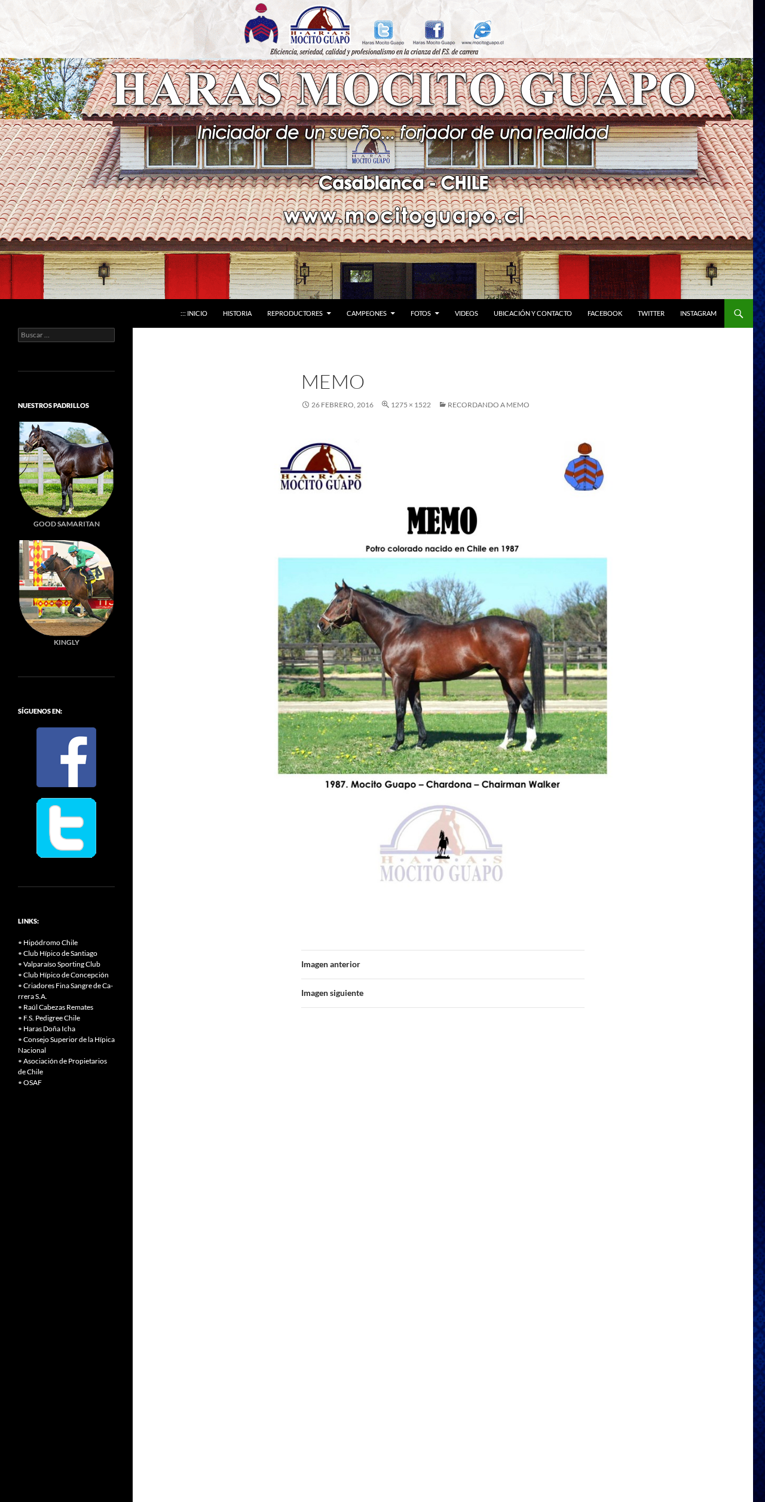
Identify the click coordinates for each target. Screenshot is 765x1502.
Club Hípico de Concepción (66, 974)
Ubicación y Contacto (533, 313)
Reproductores (295, 313)
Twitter (651, 313)
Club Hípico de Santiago (60, 953)
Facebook (604, 313)
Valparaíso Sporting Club (61, 963)
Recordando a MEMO (489, 404)
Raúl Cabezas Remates (58, 1007)
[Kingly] (66, 469)
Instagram (698, 313)
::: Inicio (193, 313)
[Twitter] (66, 826)
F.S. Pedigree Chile (51, 1017)
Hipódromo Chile (50, 942)
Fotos (421, 313)
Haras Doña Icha (49, 1028)
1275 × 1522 (411, 404)
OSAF (32, 1082)
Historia (237, 313)
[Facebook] (66, 756)
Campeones (367, 313)
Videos (466, 313)
